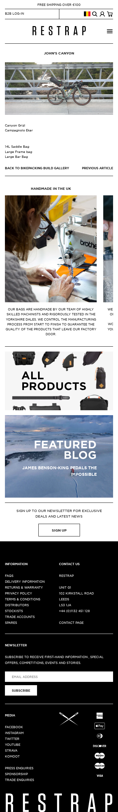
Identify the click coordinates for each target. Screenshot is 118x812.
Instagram (14, 732)
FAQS (9, 575)
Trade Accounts (20, 616)
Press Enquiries (19, 768)
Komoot (12, 756)
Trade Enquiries (19, 779)
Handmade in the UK (51, 188)
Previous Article (97, 168)
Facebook (14, 727)
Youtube (12, 744)
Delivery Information (25, 581)
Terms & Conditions (22, 599)
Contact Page (71, 622)
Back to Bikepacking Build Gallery (37, 168)
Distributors (17, 605)
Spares (11, 622)
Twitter (12, 738)
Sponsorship (16, 774)
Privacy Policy (18, 593)
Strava (11, 750)
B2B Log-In (14, 13)
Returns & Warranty (24, 587)
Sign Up (59, 530)
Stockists (14, 611)
